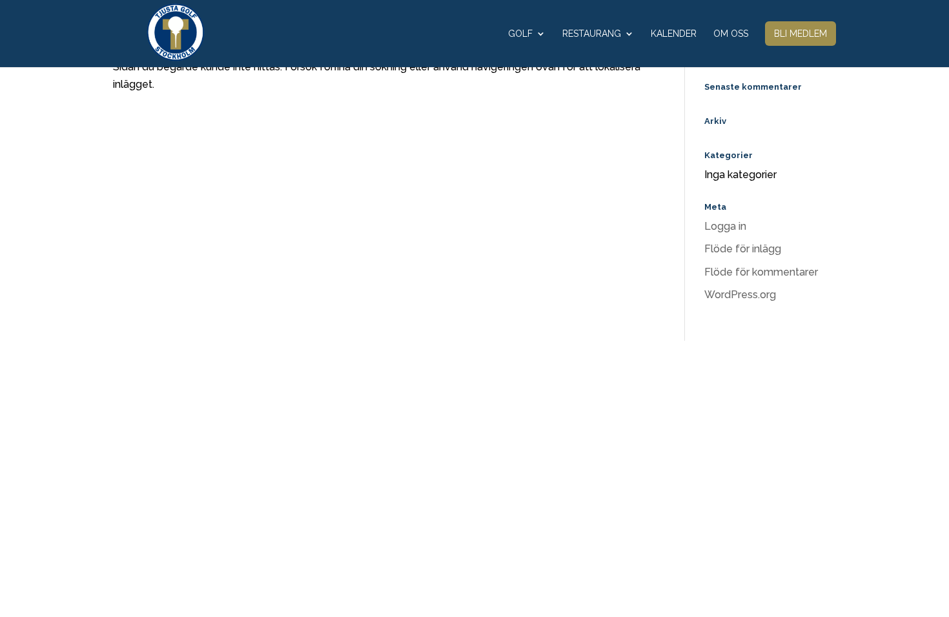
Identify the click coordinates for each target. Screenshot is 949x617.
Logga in (725, 226)
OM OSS (730, 34)
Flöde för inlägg (742, 249)
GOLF (520, 34)
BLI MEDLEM (800, 33)
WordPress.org (740, 294)
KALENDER (674, 34)
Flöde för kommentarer (761, 272)
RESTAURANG (591, 34)
